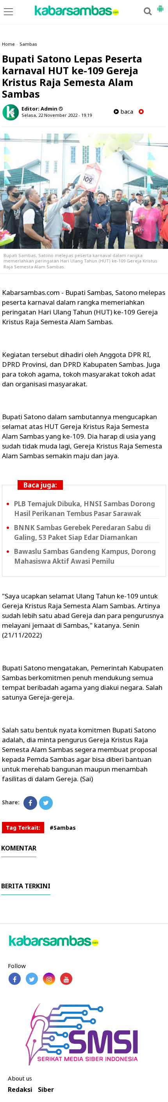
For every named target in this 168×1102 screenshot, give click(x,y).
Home (8, 44)
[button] (160, 5)
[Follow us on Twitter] (32, 979)
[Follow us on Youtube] (66, 979)
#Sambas (63, 827)
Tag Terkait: (23, 827)
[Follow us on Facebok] (14, 979)
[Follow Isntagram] (49, 979)
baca (126, 111)
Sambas (28, 44)
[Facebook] (30, 803)
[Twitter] (46, 803)
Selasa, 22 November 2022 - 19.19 (56, 115)
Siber (46, 1090)
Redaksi (20, 1090)
